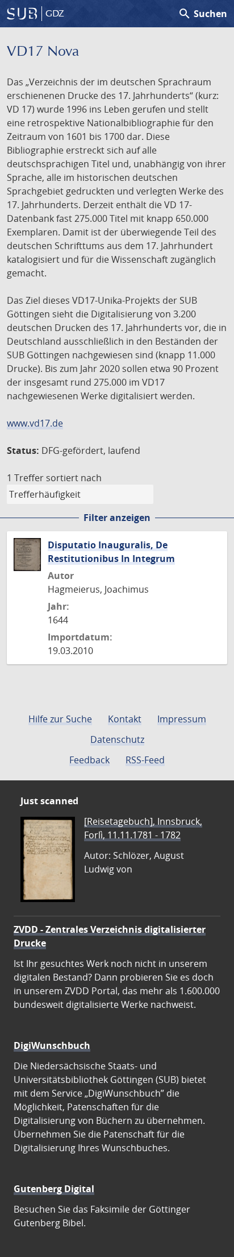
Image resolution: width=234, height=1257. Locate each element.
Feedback (89, 760)
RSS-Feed (145, 760)
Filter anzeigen (117, 517)
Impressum (181, 719)
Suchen (202, 13)
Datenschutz (117, 739)
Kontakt (124, 719)
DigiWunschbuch (52, 1045)
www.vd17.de (35, 423)
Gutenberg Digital (54, 1188)
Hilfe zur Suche (60, 719)
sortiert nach (74, 478)
